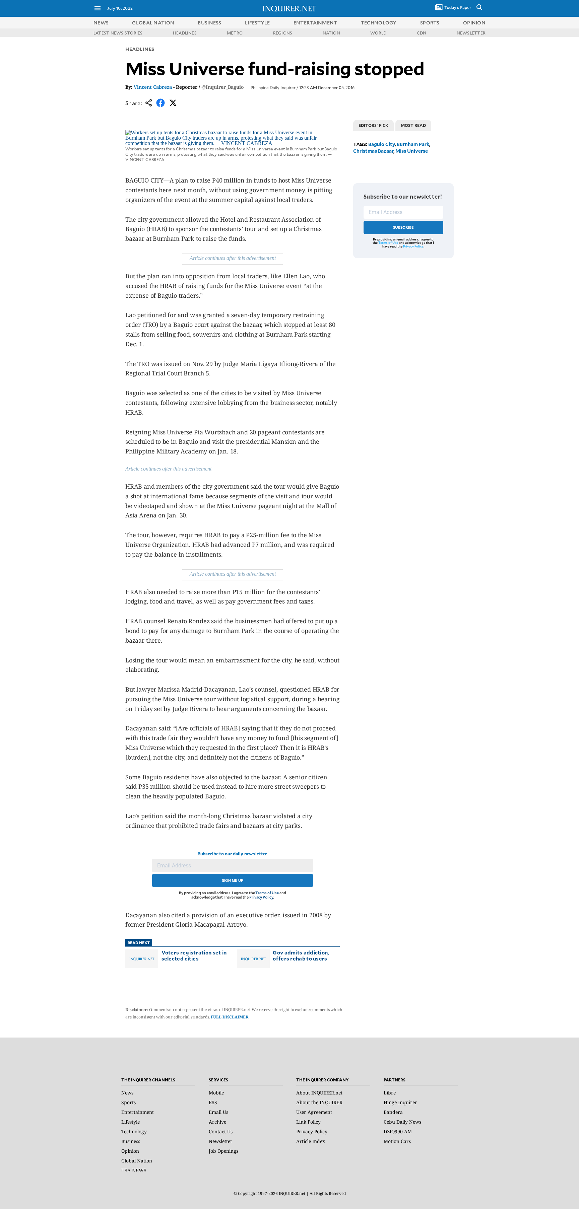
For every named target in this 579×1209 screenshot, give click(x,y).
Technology (134, 1131)
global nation (153, 22)
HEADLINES (185, 32)
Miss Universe (411, 151)
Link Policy (308, 1122)
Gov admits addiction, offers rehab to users (301, 955)
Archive (217, 1122)
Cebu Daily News (402, 1122)
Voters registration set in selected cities (194, 955)
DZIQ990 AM (398, 1131)
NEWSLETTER (471, 32)
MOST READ (413, 125)
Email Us (218, 1112)
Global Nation (136, 1160)
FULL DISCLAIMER (229, 1017)
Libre (390, 1092)
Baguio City (381, 144)
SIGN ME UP (232, 880)
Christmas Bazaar (373, 151)
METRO (235, 32)
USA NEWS (133, 1170)
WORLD (378, 32)
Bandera (393, 1112)
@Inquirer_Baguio (222, 87)
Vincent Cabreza (153, 87)
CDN (422, 32)
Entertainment (137, 1112)
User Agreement (314, 1112)
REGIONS (283, 32)
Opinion (130, 1151)
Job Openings (223, 1151)
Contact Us (221, 1131)
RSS (213, 1102)
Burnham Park (413, 144)
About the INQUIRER (319, 1102)
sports (430, 22)
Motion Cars (397, 1141)
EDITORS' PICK (373, 125)
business (209, 22)
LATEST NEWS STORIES (118, 32)
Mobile (216, 1092)
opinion (474, 22)
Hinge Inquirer (400, 1102)
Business (130, 1141)
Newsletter (221, 1141)
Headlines (139, 49)
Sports (128, 1102)
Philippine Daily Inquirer (273, 87)
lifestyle (257, 22)
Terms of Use (267, 892)
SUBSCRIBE (403, 227)
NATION (331, 32)
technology (379, 22)
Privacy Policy (261, 897)
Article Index (310, 1141)
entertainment (315, 22)
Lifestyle (130, 1122)
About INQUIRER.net (319, 1092)
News (101, 22)
